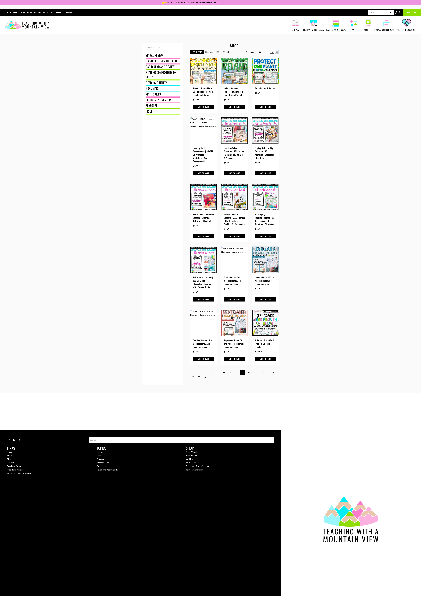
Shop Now (412, 12)
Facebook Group (34, 12)
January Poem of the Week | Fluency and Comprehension (264, 281)
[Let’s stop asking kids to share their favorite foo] (184, 411)
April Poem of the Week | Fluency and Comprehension (232, 281)
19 (236, 372)
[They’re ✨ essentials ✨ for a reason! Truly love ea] (288, 411)
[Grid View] (272, 52)
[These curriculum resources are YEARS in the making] (340, 411)
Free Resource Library (52, 12)
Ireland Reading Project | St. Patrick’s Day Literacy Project (233, 92)
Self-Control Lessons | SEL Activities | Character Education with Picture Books (203, 282)
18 (230, 372)
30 (199, 377)
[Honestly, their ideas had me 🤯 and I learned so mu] (133, 411)
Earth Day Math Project (265, 88)
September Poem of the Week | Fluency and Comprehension (234, 344)
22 (255, 372)
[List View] (277, 52)
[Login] (396, 12)
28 (274, 372)
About (15, 12)
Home (9, 12)
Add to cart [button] (203, 107)
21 (249, 372)
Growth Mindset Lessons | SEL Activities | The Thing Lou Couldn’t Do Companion (234, 219)
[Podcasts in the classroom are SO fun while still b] (29, 411)
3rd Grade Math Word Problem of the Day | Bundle (264, 344)
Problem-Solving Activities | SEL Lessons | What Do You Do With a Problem (234, 153)
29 (193, 377)
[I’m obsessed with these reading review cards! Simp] (392, 411)
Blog (23, 12)
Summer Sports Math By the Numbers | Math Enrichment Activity (203, 92)
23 (261, 372)
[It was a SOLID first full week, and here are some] (81, 411)
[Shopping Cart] (400, 12)
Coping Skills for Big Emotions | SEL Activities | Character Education (264, 153)
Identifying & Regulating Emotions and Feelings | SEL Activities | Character (264, 219)
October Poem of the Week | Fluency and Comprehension (202, 344)
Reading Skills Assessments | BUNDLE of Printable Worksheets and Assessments (203, 154)
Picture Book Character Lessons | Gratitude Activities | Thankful (203, 218)
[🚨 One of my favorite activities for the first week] (236, 411)
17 (224, 372)
